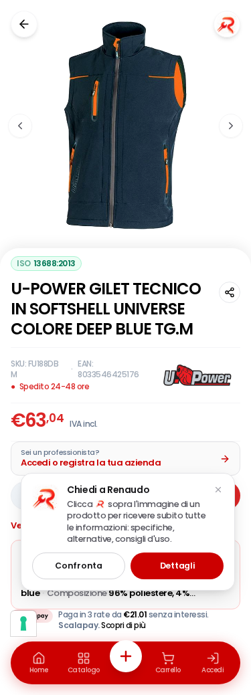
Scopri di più (123, 625)
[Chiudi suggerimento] (218, 489)
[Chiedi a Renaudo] (227, 24)
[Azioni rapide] (126, 656)
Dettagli (177, 565)
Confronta (78, 565)
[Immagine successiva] (231, 126)
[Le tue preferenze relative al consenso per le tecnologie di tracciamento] (23, 623)
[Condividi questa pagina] (229, 292)
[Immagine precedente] (20, 126)
